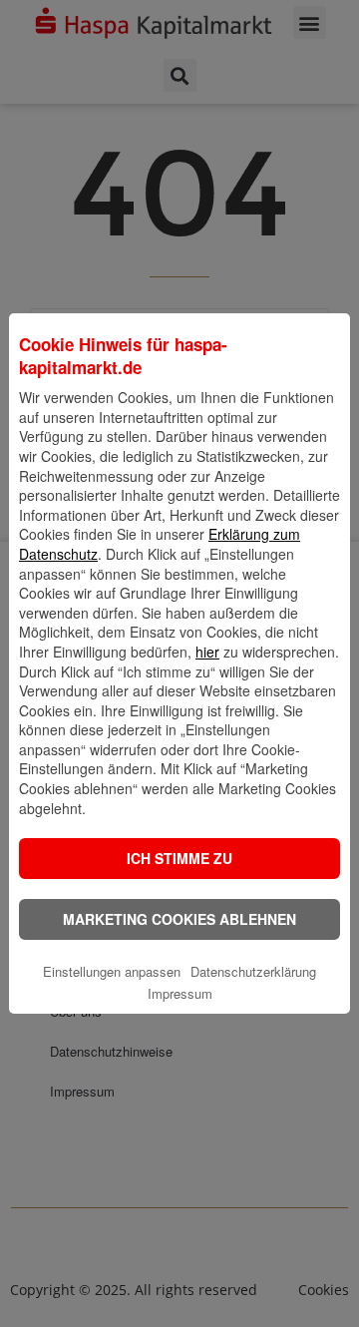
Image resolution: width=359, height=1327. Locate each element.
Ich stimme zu (179, 858)
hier (207, 652)
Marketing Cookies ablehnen (179, 919)
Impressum (180, 993)
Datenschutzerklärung (253, 971)
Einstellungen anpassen (111, 971)
